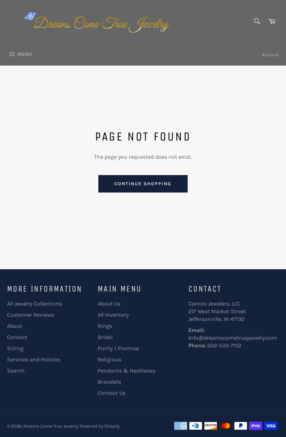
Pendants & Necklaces (126, 370)
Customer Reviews (30, 314)
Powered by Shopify (100, 426)
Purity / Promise (118, 348)
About (14, 326)
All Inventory (113, 314)
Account (270, 54)
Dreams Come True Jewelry (50, 426)
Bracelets (109, 381)
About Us (109, 303)
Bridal (105, 337)
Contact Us (112, 393)
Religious (109, 359)
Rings (105, 326)
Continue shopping (142, 183)
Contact (17, 337)
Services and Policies (33, 359)
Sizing (15, 348)
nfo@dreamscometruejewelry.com (233, 337)
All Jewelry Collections (34, 303)
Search (16, 370)
